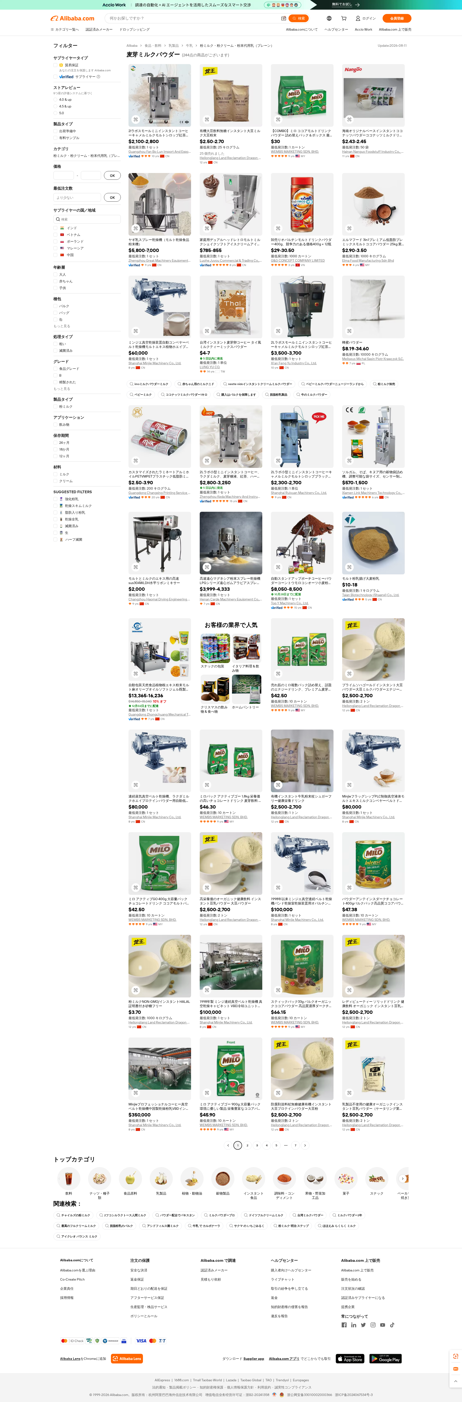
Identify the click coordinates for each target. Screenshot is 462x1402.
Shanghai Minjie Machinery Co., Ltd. (154, 363)
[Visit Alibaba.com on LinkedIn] (354, 1325)
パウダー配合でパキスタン (177, 1215)
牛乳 (189, 45)
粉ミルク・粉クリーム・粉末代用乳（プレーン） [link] (237, 45)
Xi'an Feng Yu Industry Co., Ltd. (294, 363)
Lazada (231, 1380)
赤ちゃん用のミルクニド (198, 384)
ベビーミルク (143, 394)
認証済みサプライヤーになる (363, 1298)
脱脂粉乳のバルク (121, 1226)
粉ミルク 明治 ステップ (293, 1226)
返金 (274, 1298)
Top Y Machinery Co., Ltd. (289, 603)
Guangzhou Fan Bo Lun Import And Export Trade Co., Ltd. (159, 151)
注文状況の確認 (353, 1288)
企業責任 (67, 1288)
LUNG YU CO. (210, 367)
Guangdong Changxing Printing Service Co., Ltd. (159, 493)
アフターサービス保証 (147, 1298)
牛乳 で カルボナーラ (206, 1226)
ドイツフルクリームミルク (266, 1215)
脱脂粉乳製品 (278, 394)
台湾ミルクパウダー (310, 1215)
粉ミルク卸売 (386, 384)
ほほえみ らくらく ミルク (339, 1226)
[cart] (344, 19)
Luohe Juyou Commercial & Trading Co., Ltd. (231, 260)
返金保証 (137, 1279)
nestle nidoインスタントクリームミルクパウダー (260, 384)
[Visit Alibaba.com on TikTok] (392, 1325)
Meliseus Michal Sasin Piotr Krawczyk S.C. (373, 359)
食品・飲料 (153, 45)
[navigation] (87, 596)
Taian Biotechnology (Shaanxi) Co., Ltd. (370, 595)
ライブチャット (283, 1279)
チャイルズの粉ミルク (75, 1215)
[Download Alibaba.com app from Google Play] (385, 1358)
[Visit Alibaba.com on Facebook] (344, 1325)
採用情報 (67, 1298)
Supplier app (254, 1359)
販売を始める (351, 1279)
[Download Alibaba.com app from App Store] (350, 1358)
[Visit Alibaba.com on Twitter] (363, 1325)
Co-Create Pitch (72, 1279)
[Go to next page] (305, 1145)
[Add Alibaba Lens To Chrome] (127, 1358)
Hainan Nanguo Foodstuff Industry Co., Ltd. (373, 151)
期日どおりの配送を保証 (148, 1288)
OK (112, 175)
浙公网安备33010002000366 (309, 1395)
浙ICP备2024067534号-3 (354, 1395)
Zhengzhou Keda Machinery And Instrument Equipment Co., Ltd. (231, 496)
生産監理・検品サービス (148, 1307)
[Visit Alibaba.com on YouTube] (382, 1325)
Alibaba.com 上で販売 (357, 1270)
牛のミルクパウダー (314, 394)
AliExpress (162, 1380)
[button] (284, 18)
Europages (301, 1380)
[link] (455, 1356)
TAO (268, 1380)
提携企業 (348, 1307)
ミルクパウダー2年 (349, 1215)
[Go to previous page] (228, 1145)
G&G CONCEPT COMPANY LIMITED (298, 260)
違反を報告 (279, 1316)
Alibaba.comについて (76, 1260)
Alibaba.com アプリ (284, 1359)
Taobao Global (250, 1380)
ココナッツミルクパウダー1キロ (186, 394)
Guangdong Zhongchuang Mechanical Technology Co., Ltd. (159, 714)
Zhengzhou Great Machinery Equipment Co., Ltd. (159, 260)
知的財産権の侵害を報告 (289, 1307)
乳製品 (174, 45)
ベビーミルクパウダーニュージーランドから (335, 384)
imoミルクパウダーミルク (151, 384)
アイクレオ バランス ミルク (79, 1236)
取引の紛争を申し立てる (289, 1288)
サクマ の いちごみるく (249, 1226)
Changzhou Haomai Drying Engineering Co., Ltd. (159, 599)
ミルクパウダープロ (222, 1215)
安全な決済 (138, 1270)
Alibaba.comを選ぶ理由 (77, 1270)
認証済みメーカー (214, 1270)
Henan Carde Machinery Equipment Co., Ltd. (231, 599)
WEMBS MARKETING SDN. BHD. (295, 151)
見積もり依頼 (211, 1279)
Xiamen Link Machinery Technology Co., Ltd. (373, 493)
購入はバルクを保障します (238, 394)
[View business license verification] (274, 1394)
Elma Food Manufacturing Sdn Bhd (368, 260)
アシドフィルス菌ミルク (163, 1226)
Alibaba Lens (70, 1359)
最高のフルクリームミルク (78, 1226)
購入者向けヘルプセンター (291, 1270)
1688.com (181, 1380)
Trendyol (282, 1380)
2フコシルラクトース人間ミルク (125, 1215)
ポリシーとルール (143, 1316)
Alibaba (132, 45)
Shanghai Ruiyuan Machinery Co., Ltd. (299, 493)
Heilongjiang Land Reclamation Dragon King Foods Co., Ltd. (231, 158)
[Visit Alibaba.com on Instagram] (373, 1325)
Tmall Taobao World (207, 1380)
